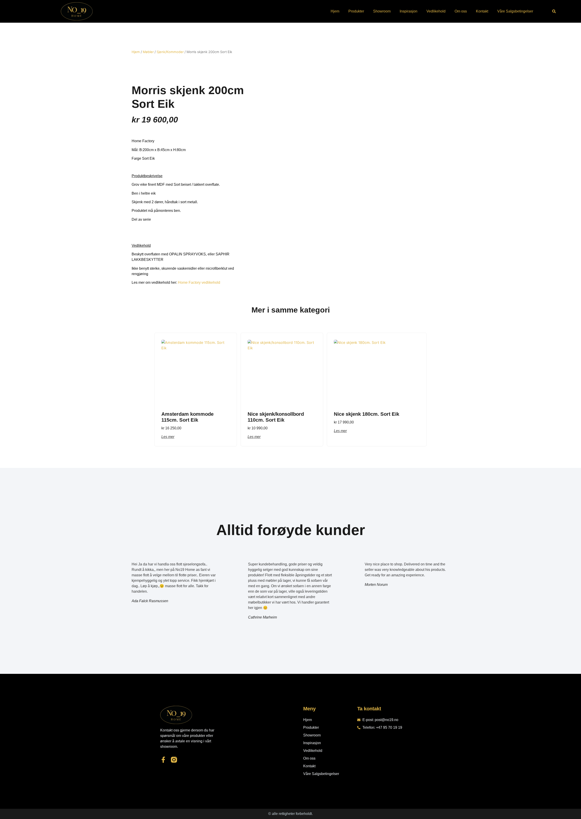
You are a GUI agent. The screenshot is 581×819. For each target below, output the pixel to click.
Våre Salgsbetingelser (515, 11)
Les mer (167, 437)
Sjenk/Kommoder (170, 52)
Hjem (335, 11)
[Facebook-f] (163, 760)
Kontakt (482, 11)
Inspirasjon (408, 11)
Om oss (461, 11)
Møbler (148, 52)
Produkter (356, 11)
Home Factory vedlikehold (199, 282)
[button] (554, 11)
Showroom (382, 11)
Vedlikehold (436, 11)
